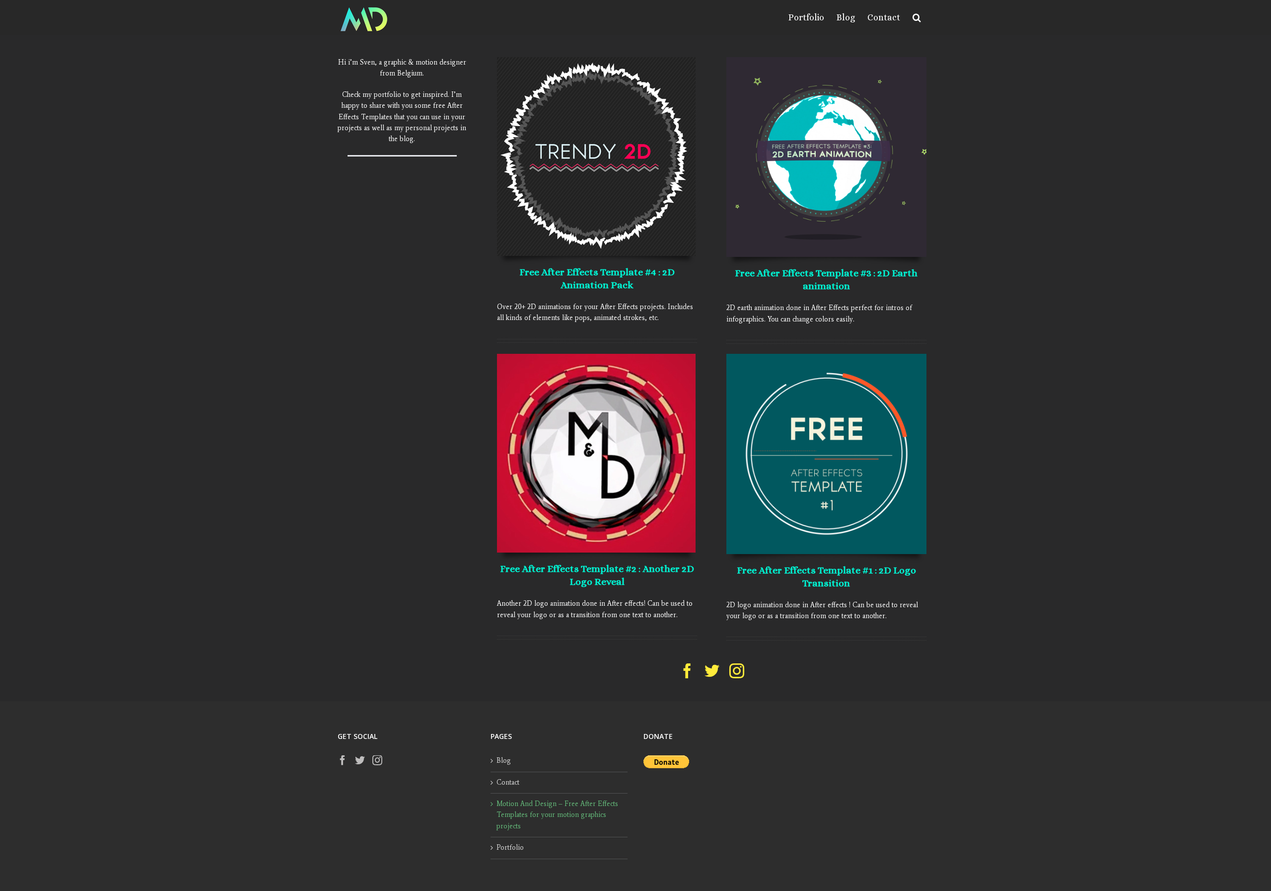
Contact (507, 782)
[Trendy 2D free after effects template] (596, 60)
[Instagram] (377, 760)
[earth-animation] (826, 60)
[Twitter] (360, 760)
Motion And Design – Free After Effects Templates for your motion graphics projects (557, 815)
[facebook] (687, 670)
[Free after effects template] (826, 357)
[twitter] (712, 670)
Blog (503, 760)
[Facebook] (343, 760)
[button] (917, 17)
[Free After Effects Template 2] (596, 357)
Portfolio (510, 847)
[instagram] (736, 670)
